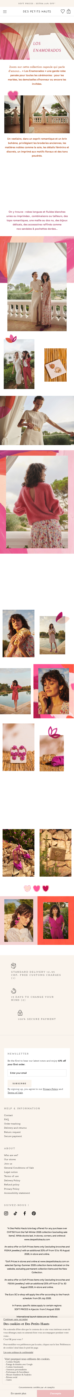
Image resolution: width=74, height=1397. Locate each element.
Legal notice (11, 1172)
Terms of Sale (15, 1092)
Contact (8, 1115)
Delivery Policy (12, 1180)
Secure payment (13, 1136)
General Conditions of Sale (19, 1167)
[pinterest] (34, 1213)
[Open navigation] (5, 11)
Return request (12, 1132)
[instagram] (6, 1213)
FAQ (6, 1119)
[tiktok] (15, 1213)
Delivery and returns (15, 1127)
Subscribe (20, 1083)
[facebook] (25, 1213)
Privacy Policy (50, 1089)
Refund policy (11, 1184)
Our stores (10, 1159)
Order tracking (12, 1123)
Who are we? (11, 1155)
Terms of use (11, 1176)
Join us (8, 1163)
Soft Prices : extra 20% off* (37, 3)
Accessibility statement (17, 1193)
